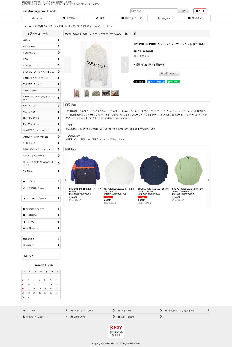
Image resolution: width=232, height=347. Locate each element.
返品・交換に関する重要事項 (150, 64)
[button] (67, 64)
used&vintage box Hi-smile (39, 11)
